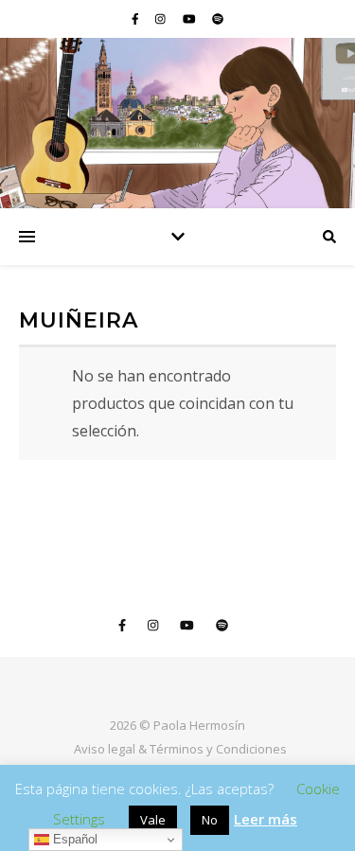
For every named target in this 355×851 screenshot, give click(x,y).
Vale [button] (153, 819)
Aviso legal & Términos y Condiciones (180, 748)
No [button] (210, 819)
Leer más (265, 818)
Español (73, 839)
